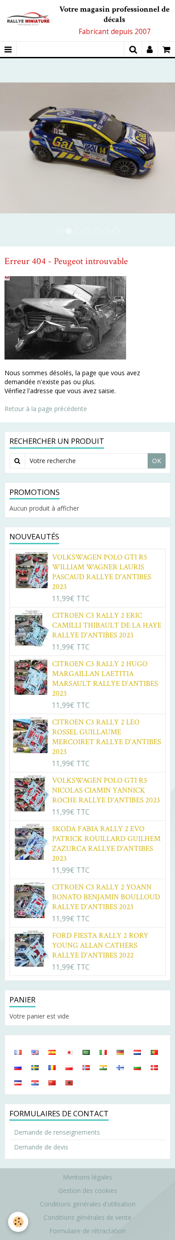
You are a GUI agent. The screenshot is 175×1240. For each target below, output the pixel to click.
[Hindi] (103, 1067)
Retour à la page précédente (45, 408)
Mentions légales (87, 1177)
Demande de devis (41, 1147)
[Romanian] (52, 1067)
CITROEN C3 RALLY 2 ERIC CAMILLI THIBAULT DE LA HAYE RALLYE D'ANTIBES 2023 (107, 625)
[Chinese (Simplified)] (52, 1082)
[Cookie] (18, 1222)
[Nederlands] (137, 1051)
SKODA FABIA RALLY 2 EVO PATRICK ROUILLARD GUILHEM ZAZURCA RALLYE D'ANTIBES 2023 (106, 843)
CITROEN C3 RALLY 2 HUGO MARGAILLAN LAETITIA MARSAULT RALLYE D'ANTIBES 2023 (105, 678)
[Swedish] (35, 1067)
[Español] (52, 1051)
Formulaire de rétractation (87, 1231)
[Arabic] (86, 1051)
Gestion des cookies (87, 1190)
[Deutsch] (120, 1051)
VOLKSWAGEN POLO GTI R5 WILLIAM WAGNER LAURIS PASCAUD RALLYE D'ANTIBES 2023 (101, 572)
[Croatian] (35, 1082)
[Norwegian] (86, 1067)
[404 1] (65, 317)
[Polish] (69, 1067)
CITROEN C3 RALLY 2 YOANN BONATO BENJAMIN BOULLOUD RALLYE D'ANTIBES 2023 (106, 897)
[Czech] (17, 1082)
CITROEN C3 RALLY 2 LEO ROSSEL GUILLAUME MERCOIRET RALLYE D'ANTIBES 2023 (106, 737)
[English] (35, 1051)
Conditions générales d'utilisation (88, 1204)
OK (156, 460)
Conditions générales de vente (87, 1217)
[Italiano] (103, 1051)
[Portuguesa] (154, 1051)
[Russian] (17, 1067)
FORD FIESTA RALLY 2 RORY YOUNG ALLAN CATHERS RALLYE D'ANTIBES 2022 (100, 945)
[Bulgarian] (137, 1067)
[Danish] (154, 1067)
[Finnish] (120, 1067)
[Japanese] (69, 1051)
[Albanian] (69, 1082)
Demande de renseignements (57, 1132)
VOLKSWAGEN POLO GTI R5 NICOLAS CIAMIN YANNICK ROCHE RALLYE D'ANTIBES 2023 (106, 790)
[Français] (17, 1051)
